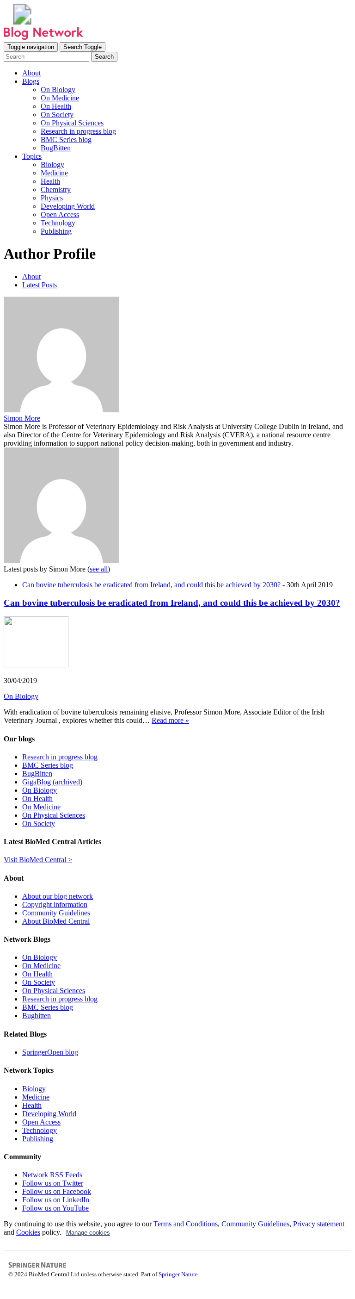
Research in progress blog (78, 131)
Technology (58, 223)
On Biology (58, 89)
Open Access (60, 214)
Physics (52, 198)
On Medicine (60, 98)
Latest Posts (39, 285)
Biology (52, 164)
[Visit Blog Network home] (43, 38)
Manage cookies (88, 1232)
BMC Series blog (66, 139)
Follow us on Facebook (56, 1191)
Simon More (22, 418)
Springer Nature (178, 1274)
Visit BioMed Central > (38, 860)
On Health (56, 106)
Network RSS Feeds (52, 1175)
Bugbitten (36, 1015)
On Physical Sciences (72, 123)
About (31, 73)
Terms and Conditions (185, 1224)
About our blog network (57, 896)
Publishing (56, 231)
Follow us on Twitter (52, 1183)
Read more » (170, 720)
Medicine (54, 173)
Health (50, 181)
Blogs (30, 81)
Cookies (28, 1232)
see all (99, 569)
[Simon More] (61, 410)
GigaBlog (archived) (52, 782)
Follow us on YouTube (55, 1208)
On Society (57, 114)
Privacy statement (318, 1224)
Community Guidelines (56, 913)
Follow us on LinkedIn (55, 1200)
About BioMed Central (56, 921)
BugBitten (56, 148)
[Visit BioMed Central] (22, 22)
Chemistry (56, 189)
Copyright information (54, 904)
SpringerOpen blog (50, 1052)
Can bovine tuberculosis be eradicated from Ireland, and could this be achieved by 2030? (151, 585)
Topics (32, 156)
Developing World (68, 206)
